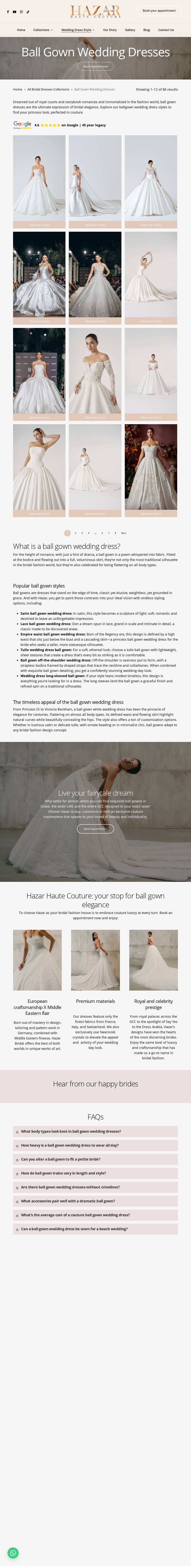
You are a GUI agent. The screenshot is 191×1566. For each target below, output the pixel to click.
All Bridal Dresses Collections (48, 89)
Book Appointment (95, 66)
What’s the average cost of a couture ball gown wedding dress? (75, 1214)
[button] (13, 1553)
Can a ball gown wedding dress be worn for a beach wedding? (74, 1228)
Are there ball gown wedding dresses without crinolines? (70, 1187)
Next (123, 533)
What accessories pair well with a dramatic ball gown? (68, 1200)
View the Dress (39, 225)
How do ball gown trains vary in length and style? (63, 1173)
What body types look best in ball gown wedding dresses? (71, 1131)
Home (17, 89)
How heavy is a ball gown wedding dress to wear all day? (70, 1145)
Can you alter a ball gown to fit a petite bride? (60, 1159)
